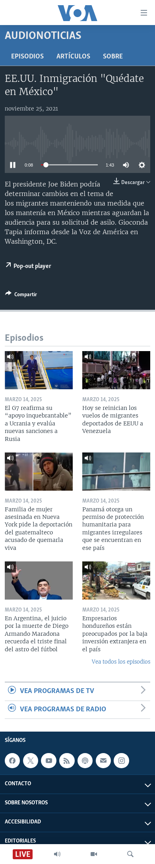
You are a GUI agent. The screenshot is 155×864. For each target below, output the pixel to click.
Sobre (113, 56)
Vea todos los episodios (121, 661)
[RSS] (66, 760)
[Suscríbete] (103, 760)
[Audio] (57, 854)
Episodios (27, 56)
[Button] (21, 295)
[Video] (94, 854)
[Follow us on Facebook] (12, 760)
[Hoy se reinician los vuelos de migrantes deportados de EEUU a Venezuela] (116, 370)
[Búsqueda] (130, 854)
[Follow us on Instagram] (121, 760)
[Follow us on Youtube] (48, 760)
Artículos (73, 56)
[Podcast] (85, 760)
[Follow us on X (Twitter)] (30, 760)
